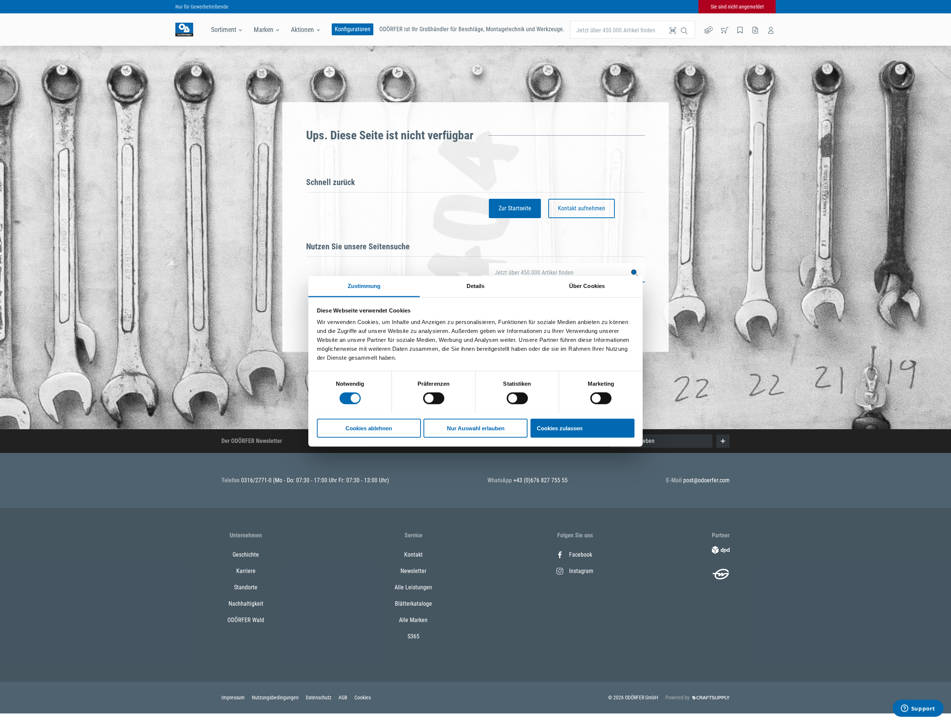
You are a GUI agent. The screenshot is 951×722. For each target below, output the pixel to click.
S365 (413, 636)
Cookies (362, 697)
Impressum (233, 697)
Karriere (246, 570)
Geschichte (246, 554)
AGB (343, 697)
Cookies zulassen (559, 428)
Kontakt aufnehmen (581, 208)
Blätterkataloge (413, 603)
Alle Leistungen (413, 587)
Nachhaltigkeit (245, 603)
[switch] (433, 398)
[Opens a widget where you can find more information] (918, 709)
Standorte (245, 587)
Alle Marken (413, 620)
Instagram (581, 570)
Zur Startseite (515, 208)
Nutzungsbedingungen (276, 697)
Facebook (580, 554)
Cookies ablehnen (368, 428)
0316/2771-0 (257, 480)
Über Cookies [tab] (587, 285)
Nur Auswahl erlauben (475, 428)
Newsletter (413, 570)
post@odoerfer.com (706, 480)
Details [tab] (476, 285)
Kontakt (413, 554)
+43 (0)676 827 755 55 (540, 480)
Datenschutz (319, 697)
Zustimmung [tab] (364, 285)
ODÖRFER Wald (245, 620)
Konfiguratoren (352, 29)
